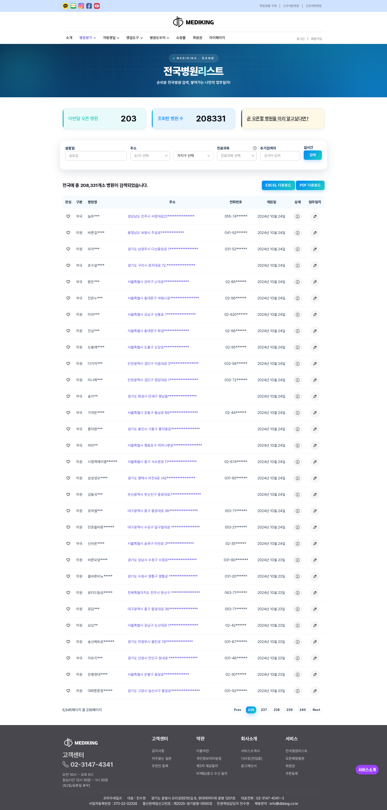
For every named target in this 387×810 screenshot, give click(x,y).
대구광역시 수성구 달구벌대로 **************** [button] (164, 527)
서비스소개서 (250, 751)
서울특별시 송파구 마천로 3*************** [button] (161, 543)
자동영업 (109, 38)
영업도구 (132, 38)
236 (251, 710)
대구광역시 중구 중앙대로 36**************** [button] (163, 511)
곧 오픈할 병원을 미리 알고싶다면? (278, 118)
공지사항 (158, 751)
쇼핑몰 (181, 38)
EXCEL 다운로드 (278, 185)
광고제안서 (249, 766)
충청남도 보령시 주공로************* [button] (156, 233)
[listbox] (150, 155)
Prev (237, 710)
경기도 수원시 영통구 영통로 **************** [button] (163, 576)
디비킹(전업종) (251, 758)
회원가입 (316, 38)
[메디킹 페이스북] (89, 6)
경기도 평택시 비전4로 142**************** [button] (161, 478)
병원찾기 (86, 38)
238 (277, 710)
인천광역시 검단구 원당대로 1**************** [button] (163, 380)
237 (264, 710)
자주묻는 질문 (162, 758)
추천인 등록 (160, 766)
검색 (313, 155)
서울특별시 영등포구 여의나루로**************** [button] (165, 445)
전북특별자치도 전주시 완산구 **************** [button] (164, 593)
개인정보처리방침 (208, 758)
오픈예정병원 (314, 6)
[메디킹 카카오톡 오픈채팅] (65, 6)
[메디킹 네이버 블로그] (73, 6)
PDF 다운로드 (310, 185)
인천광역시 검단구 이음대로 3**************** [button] (163, 364)
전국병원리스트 (296, 751)
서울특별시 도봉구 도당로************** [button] (158, 347)
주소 (133, 148)
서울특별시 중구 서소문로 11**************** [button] (162, 462)
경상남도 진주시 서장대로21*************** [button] (161, 216)
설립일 (70, 148)
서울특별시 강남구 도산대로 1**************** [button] (163, 625)
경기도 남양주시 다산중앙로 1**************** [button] (163, 249)
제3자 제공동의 (207, 766)
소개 (69, 38)
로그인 (301, 38)
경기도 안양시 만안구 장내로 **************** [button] (163, 658)
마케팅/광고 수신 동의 (212, 773)
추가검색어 (268, 148)
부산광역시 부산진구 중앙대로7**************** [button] (164, 494)
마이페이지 (217, 38)
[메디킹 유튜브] (97, 6)
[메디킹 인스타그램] (81, 6)
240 (302, 710)
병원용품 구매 (268, 6)
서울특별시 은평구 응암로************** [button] (158, 674)
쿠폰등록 (292, 773)
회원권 (197, 38)
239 (289, 710)
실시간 (308, 147)
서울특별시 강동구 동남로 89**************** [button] (163, 413)
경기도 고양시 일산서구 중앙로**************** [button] (164, 691)
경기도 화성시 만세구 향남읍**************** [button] (162, 396)
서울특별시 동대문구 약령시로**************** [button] (163, 298)
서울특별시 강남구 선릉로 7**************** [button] (162, 314)
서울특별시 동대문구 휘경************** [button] (158, 331)
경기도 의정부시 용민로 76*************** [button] (160, 642)
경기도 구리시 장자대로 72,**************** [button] (161, 265)
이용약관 (202, 751)
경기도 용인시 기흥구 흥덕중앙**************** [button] (164, 429)
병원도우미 (158, 38)
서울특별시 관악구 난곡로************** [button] (158, 282)
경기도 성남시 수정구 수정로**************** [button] (162, 560)
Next (316, 710)
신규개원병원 (291, 6)
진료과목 (223, 148)
